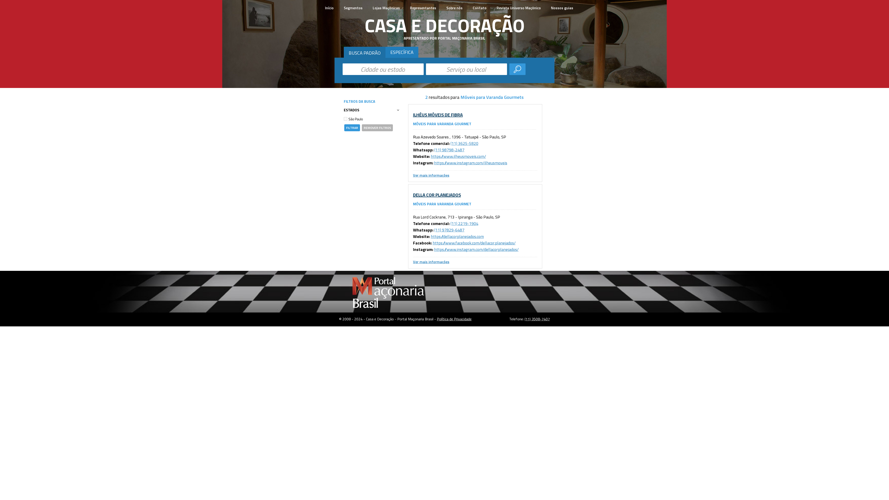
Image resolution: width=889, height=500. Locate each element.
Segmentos (353, 8)
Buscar (517, 69)
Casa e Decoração (445, 25)
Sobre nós (454, 8)
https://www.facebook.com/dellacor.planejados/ (474, 243)
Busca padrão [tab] (365, 52)
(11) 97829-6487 (449, 230)
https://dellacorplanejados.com (457, 236)
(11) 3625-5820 (464, 143)
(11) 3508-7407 (537, 319)
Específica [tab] (401, 52)
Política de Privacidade (454, 319)
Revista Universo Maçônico (519, 8)
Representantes (423, 8)
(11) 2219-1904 (464, 223)
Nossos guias (562, 8)
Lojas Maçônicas (386, 8)
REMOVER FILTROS (377, 127)
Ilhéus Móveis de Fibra (438, 114)
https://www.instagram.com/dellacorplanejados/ (476, 249)
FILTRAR (352, 127)
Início (329, 8)
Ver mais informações (431, 175)
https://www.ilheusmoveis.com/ (458, 156)
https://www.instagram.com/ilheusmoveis (470, 163)
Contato (479, 8)
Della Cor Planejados (437, 194)
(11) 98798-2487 (449, 150)
